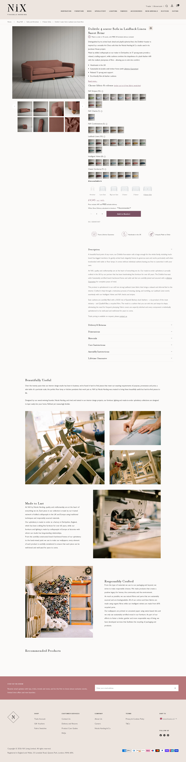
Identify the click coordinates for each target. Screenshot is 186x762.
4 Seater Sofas (47, 22)
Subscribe (175, 688)
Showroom (157, 6)
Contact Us (66, 719)
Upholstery (100, 11)
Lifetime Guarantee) (131, 68)
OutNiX (175, 11)
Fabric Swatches (40, 728)
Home (9, 22)
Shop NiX (20, 22)
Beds (89, 11)
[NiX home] (17, 9)
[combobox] (168, 719)
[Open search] (167, 6)
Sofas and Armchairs (33, 22)
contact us (123, 316)
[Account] (172, 6)
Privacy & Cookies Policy (135, 719)
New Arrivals (151, 11)
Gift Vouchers (39, 723)
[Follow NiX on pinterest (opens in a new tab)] (168, 735)
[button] (131, 249)
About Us (98, 719)
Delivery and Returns (70, 723)
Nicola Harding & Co (102, 728)
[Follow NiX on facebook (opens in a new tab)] (160, 735)
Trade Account (39, 719)
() (127, 85)
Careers (98, 723)
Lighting (113, 11)
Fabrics (123, 11)
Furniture (79, 11)
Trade (148, 6)
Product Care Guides (70, 728)
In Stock (165, 11)
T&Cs (128, 723)
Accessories (136, 11)
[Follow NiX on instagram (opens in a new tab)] (164, 735)
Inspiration (66, 11)
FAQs (64, 733)
